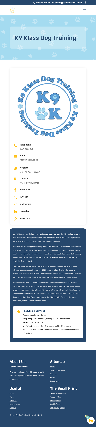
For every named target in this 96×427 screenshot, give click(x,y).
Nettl (40, 415)
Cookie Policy (55, 404)
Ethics (52, 377)
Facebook (25, 189)
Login (12, 393)
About (52, 366)
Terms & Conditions (58, 393)
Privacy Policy (55, 400)
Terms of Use (55, 397)
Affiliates (53, 374)
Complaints (54, 381)
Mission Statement (57, 370)
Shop (12, 397)
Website (24, 167)
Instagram (25, 204)
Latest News (15, 404)
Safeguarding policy (57, 408)
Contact (13, 408)
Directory (13, 400)
